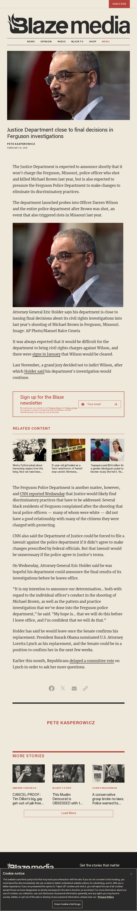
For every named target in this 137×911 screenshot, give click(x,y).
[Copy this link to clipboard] (85, 688)
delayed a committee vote (92, 661)
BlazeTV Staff (62, 788)
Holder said (34, 371)
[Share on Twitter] (63, 688)
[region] (68, 889)
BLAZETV (77, 42)
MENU (106, 42)
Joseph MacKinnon (104, 788)
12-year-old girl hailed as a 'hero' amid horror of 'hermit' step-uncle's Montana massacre (67, 469)
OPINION (46, 42)
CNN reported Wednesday (42, 494)
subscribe (119, 4)
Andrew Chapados (24, 788)
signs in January (46, 354)
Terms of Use (71, 408)
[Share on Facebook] (52, 688)
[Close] (131, 874)
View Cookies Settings (67, 904)
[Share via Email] (74, 688)
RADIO (62, 42)
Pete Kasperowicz (21, 144)
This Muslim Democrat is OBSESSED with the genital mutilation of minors (68, 799)
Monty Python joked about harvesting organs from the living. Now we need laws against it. (28, 469)
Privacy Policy (55, 408)
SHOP (92, 42)
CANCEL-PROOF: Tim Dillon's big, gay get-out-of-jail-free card (27, 799)
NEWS (31, 42)
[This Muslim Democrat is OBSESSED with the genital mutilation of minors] (68, 773)
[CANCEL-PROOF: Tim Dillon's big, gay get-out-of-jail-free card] (28, 773)
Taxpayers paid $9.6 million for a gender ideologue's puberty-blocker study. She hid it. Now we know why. (107, 469)
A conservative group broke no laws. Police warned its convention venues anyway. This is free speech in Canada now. (108, 799)
